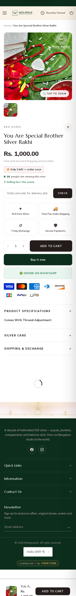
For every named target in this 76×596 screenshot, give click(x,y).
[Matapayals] (22, 13)
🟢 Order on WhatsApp (38, 273)
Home (7, 25)
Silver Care (38, 335)
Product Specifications (38, 311)
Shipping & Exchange (38, 348)
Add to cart (51, 246)
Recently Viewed (55, 12)
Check (63, 193)
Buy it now (38, 259)
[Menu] (4, 13)
